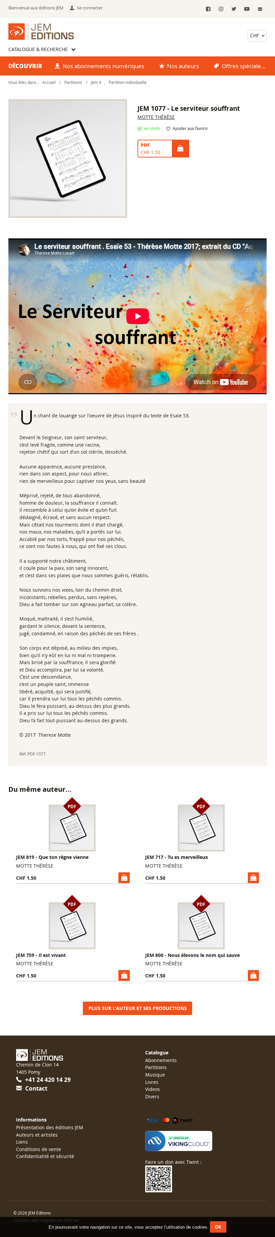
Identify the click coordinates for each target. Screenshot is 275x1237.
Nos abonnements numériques (103, 66)
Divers (152, 1096)
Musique (155, 1074)
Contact (36, 1088)
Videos (152, 1089)
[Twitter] (234, 9)
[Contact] (260, 9)
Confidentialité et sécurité (45, 1156)
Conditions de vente (38, 1149)
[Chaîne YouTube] (247, 9)
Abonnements (161, 1060)
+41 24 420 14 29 (48, 1080)
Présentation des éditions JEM (49, 1127)
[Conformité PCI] (202, 1141)
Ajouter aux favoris (190, 128)
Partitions (73, 82)
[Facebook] (208, 9)
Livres (151, 1082)
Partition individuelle (128, 82)
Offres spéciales (243, 66)
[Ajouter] (180, 148)
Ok (218, 1227)
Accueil (49, 82)
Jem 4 (96, 82)
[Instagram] (221, 9)
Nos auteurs (183, 66)
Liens (22, 1142)
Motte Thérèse (156, 117)
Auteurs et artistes (37, 1135)
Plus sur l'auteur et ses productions (138, 1008)
